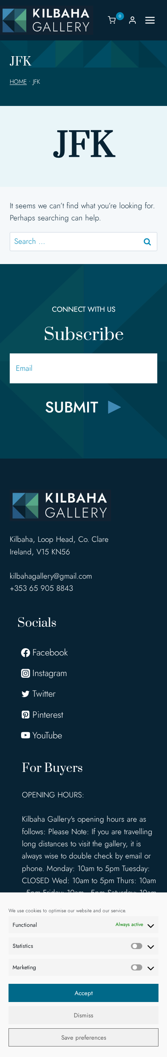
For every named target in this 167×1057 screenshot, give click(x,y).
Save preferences (83, 1037)
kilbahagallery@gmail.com (51, 576)
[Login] (132, 20)
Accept (84, 993)
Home (18, 81)
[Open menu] (154, 20)
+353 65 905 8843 (41, 588)
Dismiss (83, 1015)
